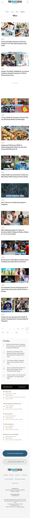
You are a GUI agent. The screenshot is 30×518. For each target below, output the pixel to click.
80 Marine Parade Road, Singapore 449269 (14, 419)
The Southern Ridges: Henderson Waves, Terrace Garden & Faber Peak (15, 362)
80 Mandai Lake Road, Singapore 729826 (13, 409)
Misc (17, 11)
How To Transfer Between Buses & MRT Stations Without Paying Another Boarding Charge (16, 369)
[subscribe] (23, 462)
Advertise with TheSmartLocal (15, 453)
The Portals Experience (8, 424)
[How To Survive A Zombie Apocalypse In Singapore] (15, 190)
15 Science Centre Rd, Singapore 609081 (13, 439)
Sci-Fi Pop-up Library (8, 413)
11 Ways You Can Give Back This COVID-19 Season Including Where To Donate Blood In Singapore (14, 319)
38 (16, 332)
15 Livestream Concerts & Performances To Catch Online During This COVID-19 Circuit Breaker (14, 289)
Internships (24, 475)
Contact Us (17, 475)
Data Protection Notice (20, 479)
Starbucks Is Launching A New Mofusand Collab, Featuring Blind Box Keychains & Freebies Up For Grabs (15, 354)
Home (7, 11)
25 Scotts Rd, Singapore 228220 (11, 429)
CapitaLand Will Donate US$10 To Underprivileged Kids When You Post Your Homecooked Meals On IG (14, 147)
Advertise (5, 475)
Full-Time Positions (9, 479)
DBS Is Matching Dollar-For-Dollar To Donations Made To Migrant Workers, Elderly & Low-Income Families (15, 232)
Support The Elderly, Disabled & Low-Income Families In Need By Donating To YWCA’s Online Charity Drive (15, 73)
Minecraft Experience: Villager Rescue (12, 403)
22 (3, 332)
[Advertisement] (15, 89)
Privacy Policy (15, 483)
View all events (21, 386)
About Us (11, 475)
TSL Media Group (20, 506)
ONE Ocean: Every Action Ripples (10, 434)
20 (22, 328)
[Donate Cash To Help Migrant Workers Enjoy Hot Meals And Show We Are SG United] (15, 247)
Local (12, 11)
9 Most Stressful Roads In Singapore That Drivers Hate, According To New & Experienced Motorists (16, 346)
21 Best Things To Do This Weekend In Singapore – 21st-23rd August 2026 (16, 376)
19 (18, 328)
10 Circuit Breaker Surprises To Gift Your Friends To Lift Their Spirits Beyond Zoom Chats (14, 43)
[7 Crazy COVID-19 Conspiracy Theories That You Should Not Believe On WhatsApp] (15, 105)
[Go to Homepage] (15, 2)
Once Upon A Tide (7, 391)
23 (7, 332)
